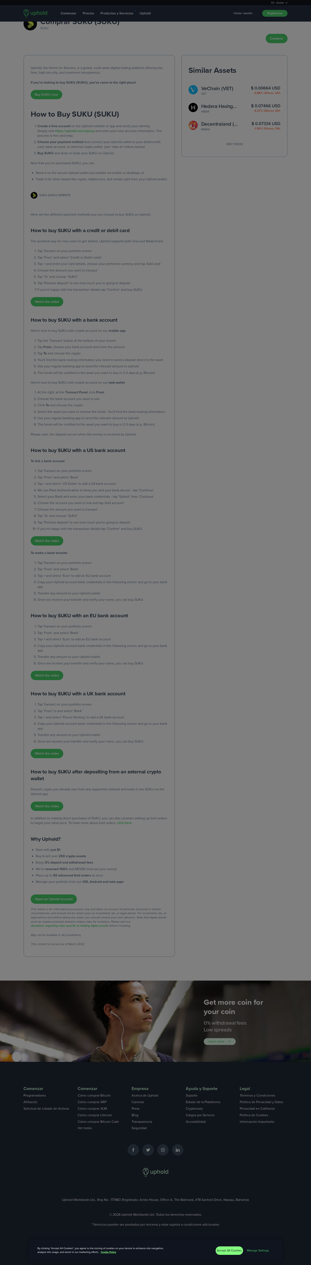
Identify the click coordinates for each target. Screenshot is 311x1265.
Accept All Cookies (229, 1250)
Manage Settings (258, 1250)
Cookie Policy (108, 1252)
